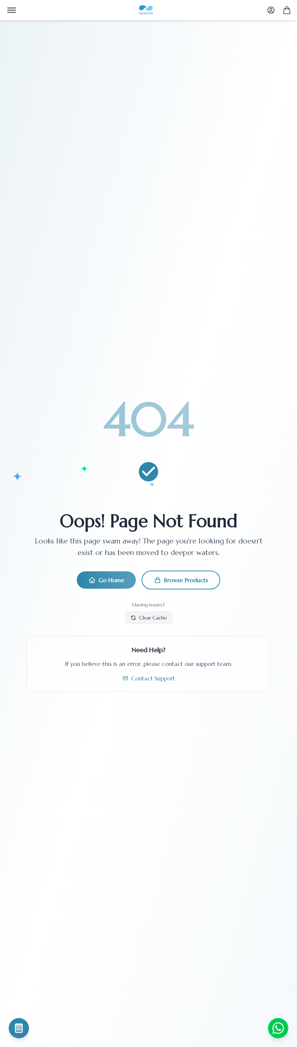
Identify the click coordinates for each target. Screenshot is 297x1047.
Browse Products (186, 580)
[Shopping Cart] (287, 10)
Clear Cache (153, 617)
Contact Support (153, 678)
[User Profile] (271, 10)
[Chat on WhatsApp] (278, 1028)
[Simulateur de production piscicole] (19, 1028)
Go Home (111, 580)
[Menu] (11, 10)
